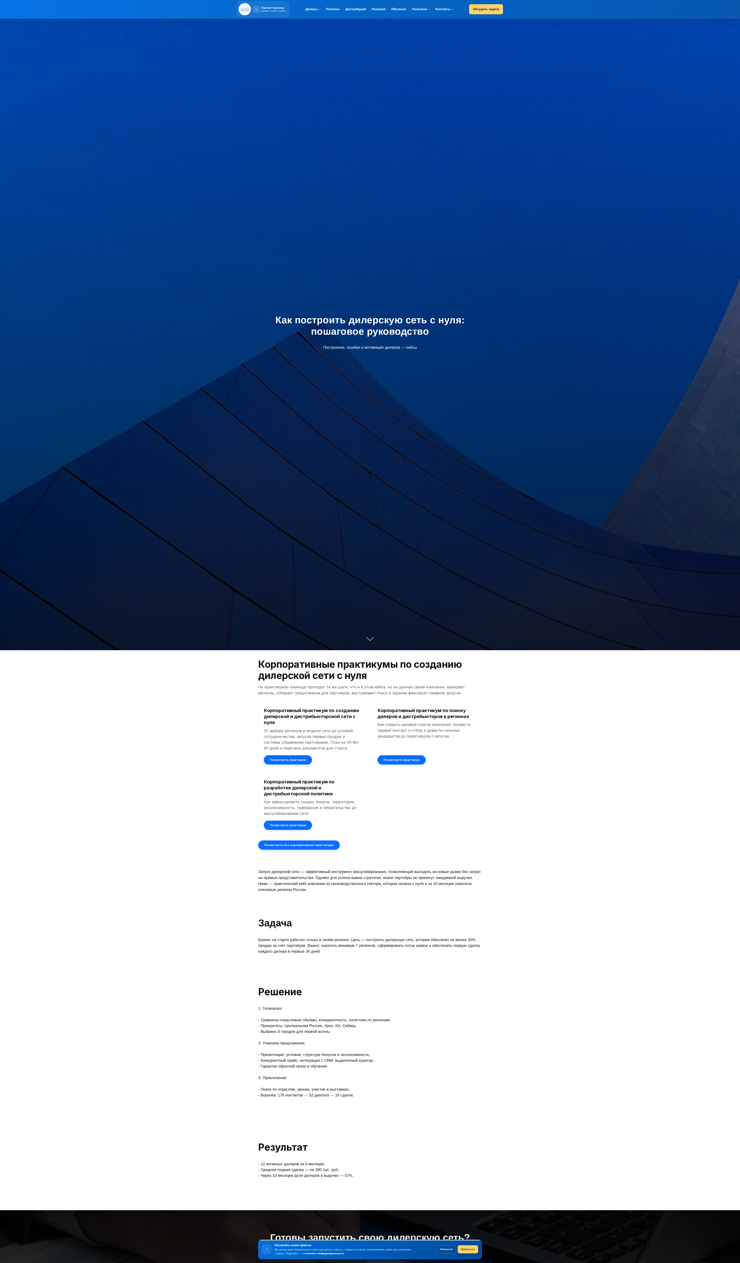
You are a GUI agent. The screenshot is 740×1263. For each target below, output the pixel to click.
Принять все (468, 1249)
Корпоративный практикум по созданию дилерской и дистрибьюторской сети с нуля (311, 716)
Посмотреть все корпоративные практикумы (299, 845)
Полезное (419, 9)
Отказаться (446, 1249)
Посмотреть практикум (288, 760)
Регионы (333, 9)
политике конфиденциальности (324, 1253)
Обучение (398, 9)
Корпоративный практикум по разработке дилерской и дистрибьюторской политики (299, 788)
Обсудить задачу (486, 9)
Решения (378, 9)
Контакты (442, 9)
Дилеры (311, 9)
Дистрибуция (356, 9)
